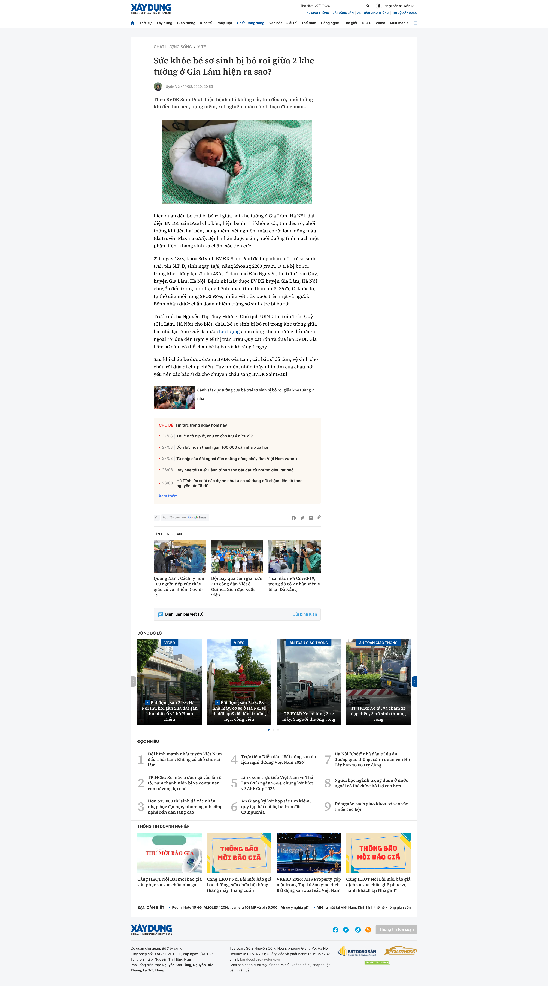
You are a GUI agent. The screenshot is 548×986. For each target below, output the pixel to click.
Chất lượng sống (250, 23)
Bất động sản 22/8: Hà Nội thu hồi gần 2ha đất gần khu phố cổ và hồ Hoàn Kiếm (170, 710)
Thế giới (350, 23)
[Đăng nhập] (379, 6)
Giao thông (186, 23)
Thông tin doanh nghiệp (163, 826)
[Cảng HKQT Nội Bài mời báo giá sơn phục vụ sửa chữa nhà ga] (169, 853)
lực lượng (229, 331)
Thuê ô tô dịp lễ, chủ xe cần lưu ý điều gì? (214, 436)
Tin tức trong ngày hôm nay (201, 425)
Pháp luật (224, 23)
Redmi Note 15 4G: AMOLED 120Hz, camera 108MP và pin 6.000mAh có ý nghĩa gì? (240, 907)
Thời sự (145, 23)
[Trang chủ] (132, 23)
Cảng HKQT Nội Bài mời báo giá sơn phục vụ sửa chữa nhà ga (169, 881)
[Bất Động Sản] (357, 951)
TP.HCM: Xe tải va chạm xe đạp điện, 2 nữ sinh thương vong (378, 713)
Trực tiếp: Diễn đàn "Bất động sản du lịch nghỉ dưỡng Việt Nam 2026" (278, 759)
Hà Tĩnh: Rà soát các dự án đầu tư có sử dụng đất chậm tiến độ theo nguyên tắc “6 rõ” (240, 483)
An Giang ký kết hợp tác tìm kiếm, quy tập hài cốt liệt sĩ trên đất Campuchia (276, 806)
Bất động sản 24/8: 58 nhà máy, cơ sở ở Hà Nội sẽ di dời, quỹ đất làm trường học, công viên (239, 710)
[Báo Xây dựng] (151, 8)
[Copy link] (319, 517)
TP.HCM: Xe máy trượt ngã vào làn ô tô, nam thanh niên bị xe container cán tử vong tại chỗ (185, 783)
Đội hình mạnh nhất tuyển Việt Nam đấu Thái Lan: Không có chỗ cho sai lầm (185, 759)
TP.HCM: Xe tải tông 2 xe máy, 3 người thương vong (308, 716)
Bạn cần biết (150, 907)
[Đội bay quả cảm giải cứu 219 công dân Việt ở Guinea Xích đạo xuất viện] (237, 556)
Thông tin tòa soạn (396, 929)
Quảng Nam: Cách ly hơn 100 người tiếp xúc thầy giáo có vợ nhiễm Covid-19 (179, 586)
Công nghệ (330, 23)
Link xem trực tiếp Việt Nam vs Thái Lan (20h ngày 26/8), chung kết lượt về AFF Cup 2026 (278, 783)
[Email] (310, 517)
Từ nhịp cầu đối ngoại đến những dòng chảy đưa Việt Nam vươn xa (238, 459)
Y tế (201, 47)
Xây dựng (164, 23)
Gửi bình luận (305, 614)
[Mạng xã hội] (358, 930)
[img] (237, 162)
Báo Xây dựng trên (175, 517)
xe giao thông (318, 13)
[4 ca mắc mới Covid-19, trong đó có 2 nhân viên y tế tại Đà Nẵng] (294, 556)
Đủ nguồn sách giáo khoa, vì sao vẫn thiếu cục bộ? (372, 806)
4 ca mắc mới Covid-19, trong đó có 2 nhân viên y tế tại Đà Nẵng (294, 583)
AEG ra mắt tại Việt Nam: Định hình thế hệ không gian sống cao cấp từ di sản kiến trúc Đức (390, 907)
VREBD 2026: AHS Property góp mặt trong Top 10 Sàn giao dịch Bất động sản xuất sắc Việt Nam (309, 884)
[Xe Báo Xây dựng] (400, 950)
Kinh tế (206, 23)
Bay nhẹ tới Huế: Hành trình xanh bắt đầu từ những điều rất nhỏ (235, 470)
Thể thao (308, 23)
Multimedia (399, 23)
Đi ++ (366, 23)
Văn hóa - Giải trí (282, 23)
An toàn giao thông (373, 13)
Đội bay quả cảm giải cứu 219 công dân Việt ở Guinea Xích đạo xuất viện (236, 586)
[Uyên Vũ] (158, 86)
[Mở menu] (415, 23)
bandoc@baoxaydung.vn (260, 959)
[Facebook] (293, 517)
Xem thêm (168, 496)
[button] (269, 730)
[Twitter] (302, 517)
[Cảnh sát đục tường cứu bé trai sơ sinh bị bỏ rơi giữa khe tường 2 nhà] (174, 397)
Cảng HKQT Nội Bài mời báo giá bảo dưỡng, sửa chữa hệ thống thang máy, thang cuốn (239, 884)
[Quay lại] (157, 518)
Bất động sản (343, 13)
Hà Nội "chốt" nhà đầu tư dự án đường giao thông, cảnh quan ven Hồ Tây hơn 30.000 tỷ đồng (372, 759)
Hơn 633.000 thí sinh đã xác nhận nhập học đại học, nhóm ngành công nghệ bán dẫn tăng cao (185, 806)
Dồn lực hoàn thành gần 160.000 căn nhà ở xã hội (222, 447)
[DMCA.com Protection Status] (377, 962)
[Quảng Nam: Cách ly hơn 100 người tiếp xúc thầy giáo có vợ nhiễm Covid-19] (180, 556)
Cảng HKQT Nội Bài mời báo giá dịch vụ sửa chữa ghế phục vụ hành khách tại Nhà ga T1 (378, 884)
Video (380, 23)
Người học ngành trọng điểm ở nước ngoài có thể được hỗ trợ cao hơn (371, 783)
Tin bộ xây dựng (404, 13)
